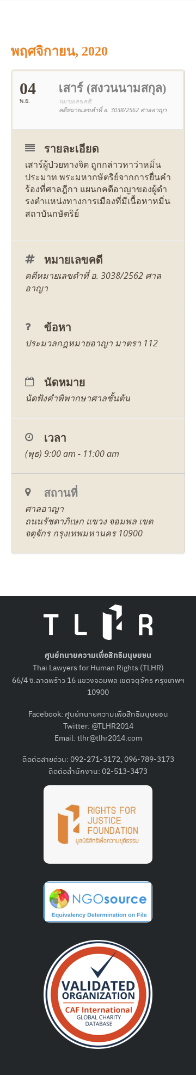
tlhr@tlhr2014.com (109, 737)
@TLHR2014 (112, 725)
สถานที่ (61, 493)
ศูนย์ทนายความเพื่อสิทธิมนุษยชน (116, 713)
